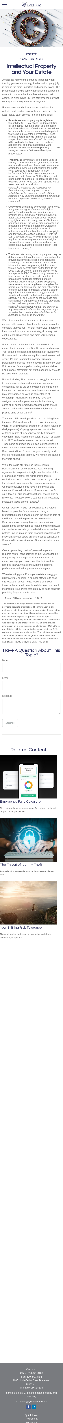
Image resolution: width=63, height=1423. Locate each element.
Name (5, 660)
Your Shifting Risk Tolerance (21, 927)
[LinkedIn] (34, 1407)
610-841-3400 (35, 1373)
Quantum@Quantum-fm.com (31, 1401)
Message (7, 696)
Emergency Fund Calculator (21, 801)
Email (5, 678)
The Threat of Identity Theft (21, 864)
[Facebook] (28, 1407)
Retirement (31, 1418)
